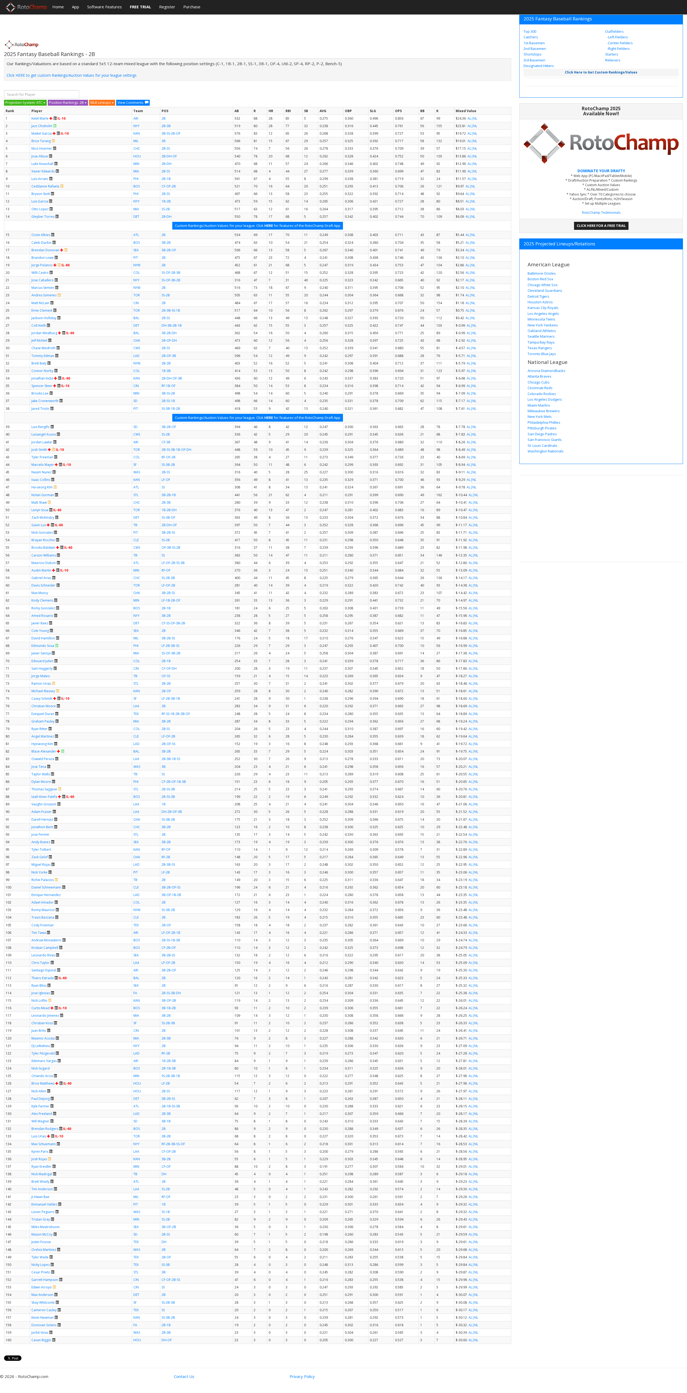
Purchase (191, 6)
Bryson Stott (40, 193)
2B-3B (166, 126)
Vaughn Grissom (43, 804)
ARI (135, 118)
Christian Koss (42, 1023)
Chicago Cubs (539, 382)
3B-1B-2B (169, 1008)
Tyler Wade (40, 1257)
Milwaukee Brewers (544, 410)
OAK (136, 340)
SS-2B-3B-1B (171, 1076)
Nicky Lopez (40, 1264)
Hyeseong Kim (42, 744)
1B (164, 804)
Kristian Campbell (44, 947)
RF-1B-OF (169, 386)
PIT (135, 257)
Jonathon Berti (42, 827)
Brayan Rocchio (43, 540)
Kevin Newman (42, 1317)
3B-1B (166, 1121)
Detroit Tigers (538, 296)
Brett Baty (38, 363)
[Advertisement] (101, 25)
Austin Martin (41, 570)
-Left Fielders (617, 37)
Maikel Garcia (41, 133)
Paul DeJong (40, 1098)
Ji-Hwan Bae (40, 1197)
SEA (136, 250)
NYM (136, 265)
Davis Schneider (43, 585)
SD (135, 401)
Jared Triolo (40, 408)
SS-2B (166, 209)
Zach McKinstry (42, 517)
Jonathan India (42, 378)
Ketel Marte (40, 118)
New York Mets (540, 416)
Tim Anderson (42, 1189)
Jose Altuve (39, 156)
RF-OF (166, 570)
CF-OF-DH (169, 668)
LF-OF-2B (168, 585)
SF (135, 464)
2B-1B (166, 178)
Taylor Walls (40, 774)
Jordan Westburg (44, 333)
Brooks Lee (40, 393)
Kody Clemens (42, 600)
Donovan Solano (44, 1325)
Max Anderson (42, 1294)
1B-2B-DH (169, 510)
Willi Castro (40, 272)
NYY (136, 126)
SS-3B (166, 1264)
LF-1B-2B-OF (171, 600)
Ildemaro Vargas (44, 1061)
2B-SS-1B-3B (171, 940)
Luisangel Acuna (43, 434)
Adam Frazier (41, 811)
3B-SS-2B (168, 393)
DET (136, 216)
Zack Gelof (39, 857)
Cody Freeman (42, 925)
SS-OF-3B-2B (171, 280)
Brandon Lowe (42, 257)
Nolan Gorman (42, 495)
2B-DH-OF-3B (172, 378)
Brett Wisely (40, 1181)
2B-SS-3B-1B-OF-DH (176, 449)
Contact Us (184, 1376)
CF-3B (166, 442)
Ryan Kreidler (41, 1166)
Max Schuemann (43, 1144)
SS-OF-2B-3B (171, 272)
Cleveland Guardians (545, 290)
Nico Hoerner (41, 148)
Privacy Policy (302, 1376)
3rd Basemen (534, 60)
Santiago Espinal (43, 970)
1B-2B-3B (169, 1061)
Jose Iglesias (40, 993)
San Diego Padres (542, 434)
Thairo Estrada (42, 978)
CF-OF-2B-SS (171, 1279)
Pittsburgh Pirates (542, 428)
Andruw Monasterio (46, 940)
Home (58, 6)
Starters (611, 54)
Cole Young (40, 630)
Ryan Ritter (39, 729)
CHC (136, 148)
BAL (136, 318)
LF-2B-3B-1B (171, 698)
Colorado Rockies (542, 393)
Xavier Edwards (43, 171)
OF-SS (166, 676)
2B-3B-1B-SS (171, 759)
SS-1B (166, 1212)
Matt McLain (40, 303)
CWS (136, 348)
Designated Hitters (539, 65)
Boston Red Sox (540, 279)
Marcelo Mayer (42, 464)
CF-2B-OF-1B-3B (174, 781)
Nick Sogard (40, 1068)
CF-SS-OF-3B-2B (173, 623)
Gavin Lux (38, 525)
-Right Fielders (618, 48)
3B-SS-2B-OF (171, 133)
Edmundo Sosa (42, 645)
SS (163, 487)
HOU (137, 156)
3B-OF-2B (169, 1000)
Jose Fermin (40, 834)
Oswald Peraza (42, 759)
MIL (135, 141)
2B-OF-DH (169, 340)
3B (164, 766)
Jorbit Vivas (39, 1332)
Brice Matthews (42, 1083)
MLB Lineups (101, 102)
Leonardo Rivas (43, 955)
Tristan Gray (40, 1219)
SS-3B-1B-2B (171, 408)
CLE (136, 540)
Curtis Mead (40, 1008)
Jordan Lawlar (41, 442)
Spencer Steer (41, 386)
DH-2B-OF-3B (172, 811)
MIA (136, 171)
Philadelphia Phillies (544, 422)
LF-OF (166, 479)
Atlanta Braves (539, 376)
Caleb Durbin (41, 242)
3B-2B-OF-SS (171, 887)
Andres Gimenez (44, 295)
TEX (136, 714)
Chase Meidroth (43, 348)
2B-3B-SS (168, 864)
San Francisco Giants (545, 439)
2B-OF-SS (168, 744)
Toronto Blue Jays (542, 353)
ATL (136, 235)
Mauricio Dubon (43, 563)
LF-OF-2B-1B (171, 932)
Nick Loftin (39, 1000)
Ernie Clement (41, 310)
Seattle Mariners (541, 336)
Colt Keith (38, 325)
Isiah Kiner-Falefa (44, 796)
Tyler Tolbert (41, 849)
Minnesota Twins (541, 319)
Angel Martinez (42, 736)
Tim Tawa (38, 932)
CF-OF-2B (169, 186)
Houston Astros (540, 302)
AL (469, 118)
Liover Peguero (42, 1212)
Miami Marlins (539, 405)
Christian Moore (43, 706)
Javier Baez (39, 623)
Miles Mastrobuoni (45, 1227)
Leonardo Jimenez (45, 1015)
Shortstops (533, 54)
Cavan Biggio (41, 1340)
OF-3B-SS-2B (171, 547)
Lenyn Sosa (39, 510)
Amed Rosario (42, 615)
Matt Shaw (39, 502)
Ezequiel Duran (42, 714)
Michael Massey (43, 691)
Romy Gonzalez (43, 608)
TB (135, 525)
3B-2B (166, 242)
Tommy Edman (42, 355)
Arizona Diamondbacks (546, 370)
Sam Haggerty (42, 668)
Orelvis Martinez (43, 1249)
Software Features (104, 6)
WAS (136, 472)
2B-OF (166, 691)
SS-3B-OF (168, 517)
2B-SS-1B (168, 401)
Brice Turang (41, 141)
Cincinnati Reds (540, 387)
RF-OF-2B (169, 457)
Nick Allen (38, 1091)
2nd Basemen (535, 48)
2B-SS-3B (168, 789)
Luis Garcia (39, 201)
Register (167, 6)
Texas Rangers (540, 347)
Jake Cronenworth (45, 401)
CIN (136, 303)
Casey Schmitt (41, 698)
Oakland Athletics (542, 330)
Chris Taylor (40, 962)
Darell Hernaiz (42, 819)
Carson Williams (43, 555)
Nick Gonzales (42, 532)
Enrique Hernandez (46, 895)
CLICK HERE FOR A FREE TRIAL (601, 225)
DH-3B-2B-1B (172, 325)
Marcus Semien (42, 287)
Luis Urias (38, 1136)
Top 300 (530, 31)
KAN (136, 133)
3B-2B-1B (169, 495)
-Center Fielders (619, 42)
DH (164, 1174)
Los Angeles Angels (543, 313)
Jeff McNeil (39, 340)
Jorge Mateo (40, 676)
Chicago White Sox (543, 284)
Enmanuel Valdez (44, 1204)
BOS (136, 186)
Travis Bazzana (42, 917)
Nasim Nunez (41, 472)
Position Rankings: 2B (67, 102)
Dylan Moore (41, 781)
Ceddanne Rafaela (45, 186)
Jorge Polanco (42, 265)
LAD (136, 355)
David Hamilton (43, 638)
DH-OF (167, 1340)
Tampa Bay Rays (541, 342)
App (75, 6)
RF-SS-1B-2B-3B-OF (176, 714)
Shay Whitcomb (43, 1302)
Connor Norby (42, 370)
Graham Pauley (42, 721)
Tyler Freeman (42, 457)
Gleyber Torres (42, 216)
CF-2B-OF (169, 947)
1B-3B (166, 370)
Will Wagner (40, 1121)
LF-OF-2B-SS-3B (173, 563)
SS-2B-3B (168, 578)
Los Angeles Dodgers (545, 399)
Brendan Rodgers (44, 1128)
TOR (136, 295)
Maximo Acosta (43, 1038)
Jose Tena (38, 766)
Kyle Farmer (40, 1106)
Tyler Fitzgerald (43, 1053)
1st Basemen (534, 42)
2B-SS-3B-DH (171, 993)
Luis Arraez (39, 178)
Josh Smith (39, 449)
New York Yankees (543, 325)
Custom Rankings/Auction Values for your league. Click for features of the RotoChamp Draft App (257, 225)
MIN (136, 163)
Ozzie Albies (40, 235)
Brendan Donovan (45, 250)
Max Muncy (39, 593)
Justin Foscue (41, 1242)
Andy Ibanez (40, 842)
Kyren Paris (39, 1151)
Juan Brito (38, 1030)
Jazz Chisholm (41, 126)
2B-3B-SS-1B (171, 310)
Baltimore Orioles (542, 273)
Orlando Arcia (42, 1076)
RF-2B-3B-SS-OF (173, 1144)
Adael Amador (42, 902)
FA (135, 993)
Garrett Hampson (44, 1279)
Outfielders (614, 31)
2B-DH (166, 163)
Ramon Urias (41, 683)
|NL (474, 118)
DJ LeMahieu (40, 1046)
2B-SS (166, 148)
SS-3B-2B (168, 464)
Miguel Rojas (40, 864)
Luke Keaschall (42, 163)
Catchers (531, 37)
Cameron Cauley (44, 1310)
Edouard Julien (42, 661)
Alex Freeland (41, 1113)
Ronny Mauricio (43, 910)
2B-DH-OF (169, 156)
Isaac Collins (40, 479)
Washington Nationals (546, 451)
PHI (135, 178)
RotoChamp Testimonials (601, 212)
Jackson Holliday (43, 318)
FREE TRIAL (140, 6)
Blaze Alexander (43, 751)
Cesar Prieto (40, 1272)
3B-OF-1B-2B (171, 895)
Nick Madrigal (41, 1174)
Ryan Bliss (38, 985)
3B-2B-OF (169, 250)
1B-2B (166, 201)
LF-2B (166, 872)
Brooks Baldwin (43, 547)
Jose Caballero (42, 280)
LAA (136, 706)
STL (135, 495)
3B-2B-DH (169, 333)
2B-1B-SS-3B (171, 1106)
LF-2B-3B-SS (170, 645)
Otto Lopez (40, 209)
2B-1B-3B (169, 1068)
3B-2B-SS (168, 532)
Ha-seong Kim (42, 487)
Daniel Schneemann (46, 887)
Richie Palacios (42, 880)
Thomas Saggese (44, 789)
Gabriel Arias (41, 578)
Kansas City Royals (543, 307)
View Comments (131, 102)
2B (164, 118)
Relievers (612, 60)
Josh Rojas (39, 1159)
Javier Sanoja (41, 653)
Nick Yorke (39, 872)
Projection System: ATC (24, 102)
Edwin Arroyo (41, 1287)
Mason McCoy (42, 1234)
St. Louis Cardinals (542, 445)
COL (136, 272)
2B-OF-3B (169, 355)
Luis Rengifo (40, 427)
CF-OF (166, 1166)
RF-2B (166, 857)
